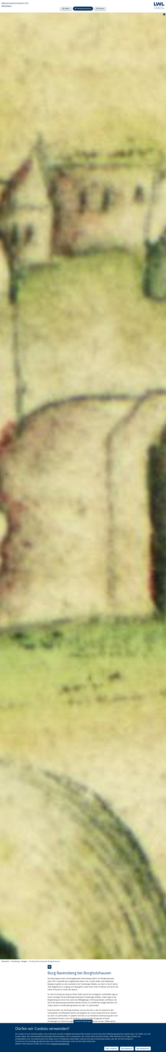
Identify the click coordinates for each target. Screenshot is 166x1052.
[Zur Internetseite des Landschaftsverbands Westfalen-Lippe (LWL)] (158, 5)
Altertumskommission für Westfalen (15, 5)
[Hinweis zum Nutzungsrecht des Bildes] (164, 14)
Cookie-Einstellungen (83, 1021)
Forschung (15, 961)
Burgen (24, 961)
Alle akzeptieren (143, 1048)
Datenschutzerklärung (60, 1044)
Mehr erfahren (111, 1048)
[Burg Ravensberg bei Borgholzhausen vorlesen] (49, 967)
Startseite (5, 961)
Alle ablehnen (126, 1048)
